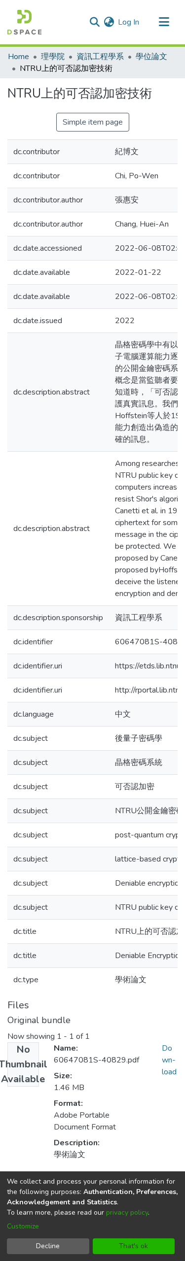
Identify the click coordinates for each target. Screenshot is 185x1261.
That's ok (133, 1246)
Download (169, 1060)
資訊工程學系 (100, 56)
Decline (48, 1246)
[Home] (24, 22)
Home (18, 56)
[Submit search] (94, 22)
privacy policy (127, 1212)
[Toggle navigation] (164, 22)
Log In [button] (129, 22)
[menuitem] (109, 22)
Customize (23, 1226)
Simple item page (93, 122)
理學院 (53, 56)
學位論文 (151, 56)
